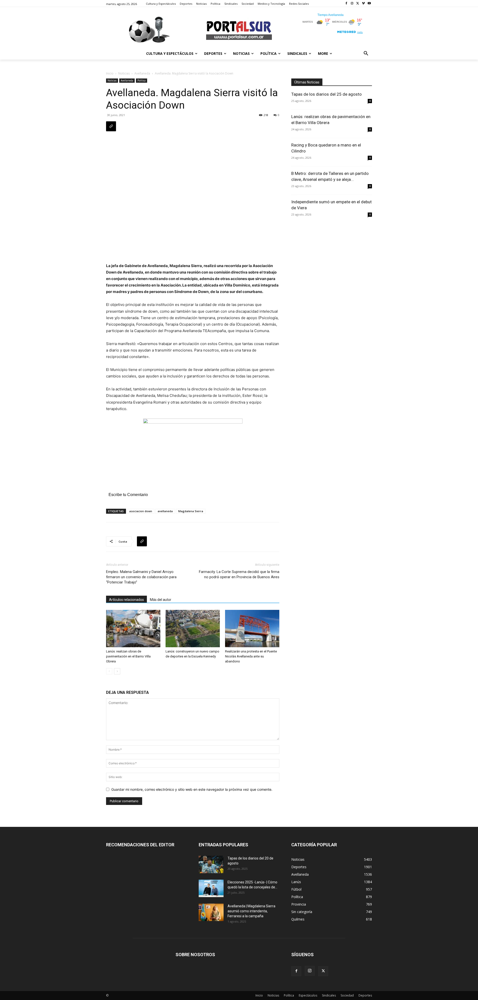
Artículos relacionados (126, 600)
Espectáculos (308, 995)
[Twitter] (358, 3)
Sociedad (347, 995)
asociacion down (140, 511)
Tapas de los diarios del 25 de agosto (326, 94)
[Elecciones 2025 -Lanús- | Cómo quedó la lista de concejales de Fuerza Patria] (211, 888)
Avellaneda (142, 73)
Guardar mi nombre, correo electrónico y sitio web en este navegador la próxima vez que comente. (191, 789)
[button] (366, 54)
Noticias (124, 73)
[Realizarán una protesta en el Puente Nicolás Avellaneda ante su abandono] (252, 628)
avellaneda (165, 511)
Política (141, 80)
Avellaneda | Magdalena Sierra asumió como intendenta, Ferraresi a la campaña (251, 911)
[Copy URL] (111, 126)
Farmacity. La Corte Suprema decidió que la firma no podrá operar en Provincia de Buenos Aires (239, 574)
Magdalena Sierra (190, 511)
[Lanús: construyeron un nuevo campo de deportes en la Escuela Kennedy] (193, 628)
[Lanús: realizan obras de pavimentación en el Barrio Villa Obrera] (133, 628)
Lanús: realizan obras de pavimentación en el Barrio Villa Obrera (128, 656)
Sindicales (329, 995)
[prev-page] (109, 671)
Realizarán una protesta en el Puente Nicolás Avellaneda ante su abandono (251, 656)
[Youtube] (369, 3)
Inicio (110, 73)
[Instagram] (352, 3)
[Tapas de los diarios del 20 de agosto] (211, 864)
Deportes (365, 995)
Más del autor (160, 600)
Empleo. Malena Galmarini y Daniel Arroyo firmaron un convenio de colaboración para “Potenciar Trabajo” (141, 577)
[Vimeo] (363, 3)
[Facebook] (346, 3)
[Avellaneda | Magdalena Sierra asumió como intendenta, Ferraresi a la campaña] (211, 912)
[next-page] (117, 671)
